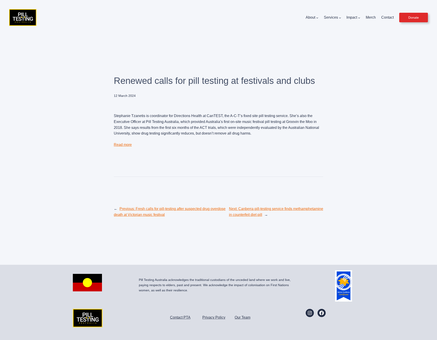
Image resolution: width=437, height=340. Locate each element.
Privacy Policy (213, 317)
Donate (413, 17)
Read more (123, 145)
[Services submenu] (340, 17)
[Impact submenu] (359, 17)
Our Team (242, 317)
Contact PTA (180, 317)
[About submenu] (317, 17)
